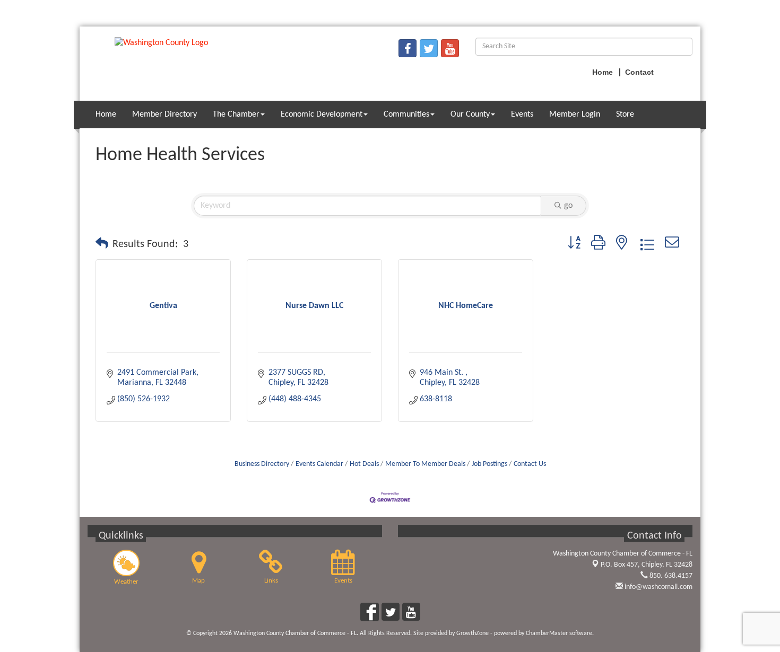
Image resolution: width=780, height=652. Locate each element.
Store (625, 114)
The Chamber (236, 114)
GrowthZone (472, 633)
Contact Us (530, 464)
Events (522, 114)
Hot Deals (364, 464)
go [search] (568, 205)
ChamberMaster (547, 633)
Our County (470, 114)
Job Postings (489, 464)
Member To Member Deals (425, 464)
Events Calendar (319, 464)
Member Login (574, 114)
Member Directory (164, 114)
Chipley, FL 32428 (646, 565)
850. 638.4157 (670, 576)
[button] (102, 244)
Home (106, 114)
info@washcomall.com (657, 587)
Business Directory (262, 464)
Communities (406, 114)
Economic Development (321, 114)
